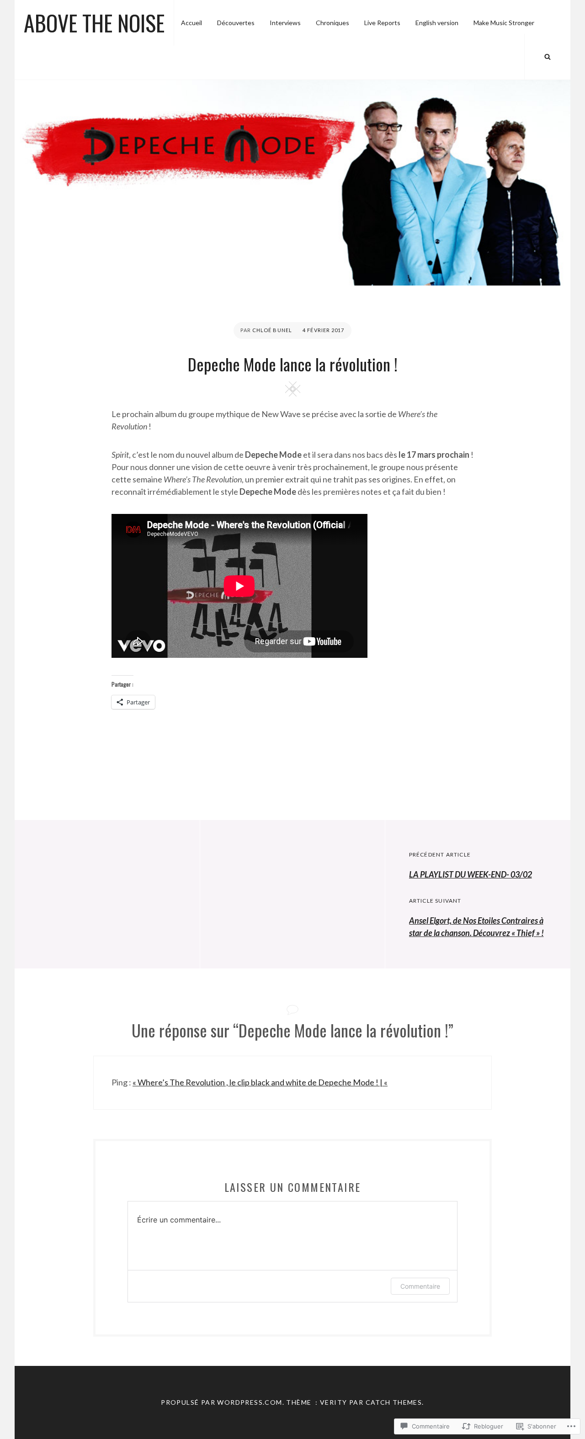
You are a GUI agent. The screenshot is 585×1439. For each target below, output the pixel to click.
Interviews (285, 22)
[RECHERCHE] (547, 56)
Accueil (191, 22)
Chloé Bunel (272, 330)
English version (436, 22)
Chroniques (332, 22)
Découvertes (236, 22)
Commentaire (420, 1286)
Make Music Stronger (503, 22)
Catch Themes (394, 1402)
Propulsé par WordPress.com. (222, 1402)
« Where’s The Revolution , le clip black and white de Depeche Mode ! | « (260, 1082)
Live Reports (382, 22)
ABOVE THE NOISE (94, 22)
